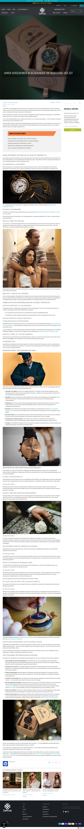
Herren (3, 9)
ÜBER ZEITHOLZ (56, 13)
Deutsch (58, 5)
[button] (80, 828)
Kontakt (24, 809)
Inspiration (5, 105)
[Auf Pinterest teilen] (56, 762)
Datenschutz (45, 811)
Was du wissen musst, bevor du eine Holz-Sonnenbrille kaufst (51, 790)
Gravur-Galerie (12, 687)
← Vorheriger (52, 102)
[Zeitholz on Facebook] (64, 812)
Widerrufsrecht (46, 814)
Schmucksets (8, 686)
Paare (13, 9)
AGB (24, 811)
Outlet (13, 13)
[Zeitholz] (42, 11)
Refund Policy (25, 819)
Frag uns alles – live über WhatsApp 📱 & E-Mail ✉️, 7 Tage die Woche (42, 1)
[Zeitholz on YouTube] (66, 812)
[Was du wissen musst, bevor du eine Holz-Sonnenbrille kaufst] (52, 780)
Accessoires (5, 13)
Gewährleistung (46, 809)
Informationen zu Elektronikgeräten (50, 816)
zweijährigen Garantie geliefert (26, 637)
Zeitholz (7, 823)
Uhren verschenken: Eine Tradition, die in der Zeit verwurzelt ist (22, 138)
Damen (8, 9)
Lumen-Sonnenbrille (39, 753)
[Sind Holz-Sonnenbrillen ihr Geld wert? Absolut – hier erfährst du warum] (32, 780)
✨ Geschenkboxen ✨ (22, 9)
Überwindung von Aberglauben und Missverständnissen (20, 145)
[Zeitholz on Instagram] (68, 812)
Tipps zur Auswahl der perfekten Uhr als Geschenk (19, 148)
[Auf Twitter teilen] (49, 762)
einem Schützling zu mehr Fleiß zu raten (48, 331)
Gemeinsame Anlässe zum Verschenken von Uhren (19, 143)
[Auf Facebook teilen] (52, 762)
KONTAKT (65, 13)
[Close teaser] (7, 821)
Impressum (45, 806)
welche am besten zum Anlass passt (49, 697)
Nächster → (58, 102)
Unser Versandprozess (27, 816)
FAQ (23, 806)
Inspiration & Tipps (59, 9)
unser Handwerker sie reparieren (14, 639)
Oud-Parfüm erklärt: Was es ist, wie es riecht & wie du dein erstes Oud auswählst (12, 791)
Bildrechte (25, 814)
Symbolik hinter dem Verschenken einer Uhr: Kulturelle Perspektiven (23, 141)
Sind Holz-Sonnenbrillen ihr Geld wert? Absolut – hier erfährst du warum (31, 791)
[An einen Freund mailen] (59, 762)
